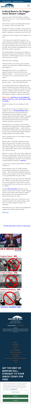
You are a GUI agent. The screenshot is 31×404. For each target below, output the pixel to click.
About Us (15, 342)
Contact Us (15, 360)
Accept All (15, 400)
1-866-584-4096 (20, 325)
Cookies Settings (15, 392)
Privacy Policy (15, 354)
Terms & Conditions (15, 350)
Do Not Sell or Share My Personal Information (15, 358)
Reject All (15, 396)
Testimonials (15, 346)
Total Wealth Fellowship (18, 1)
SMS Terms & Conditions (15, 352)
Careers (15, 348)
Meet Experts (15, 344)
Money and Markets (6, 1)
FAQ (15, 362)
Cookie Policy (15, 356)
